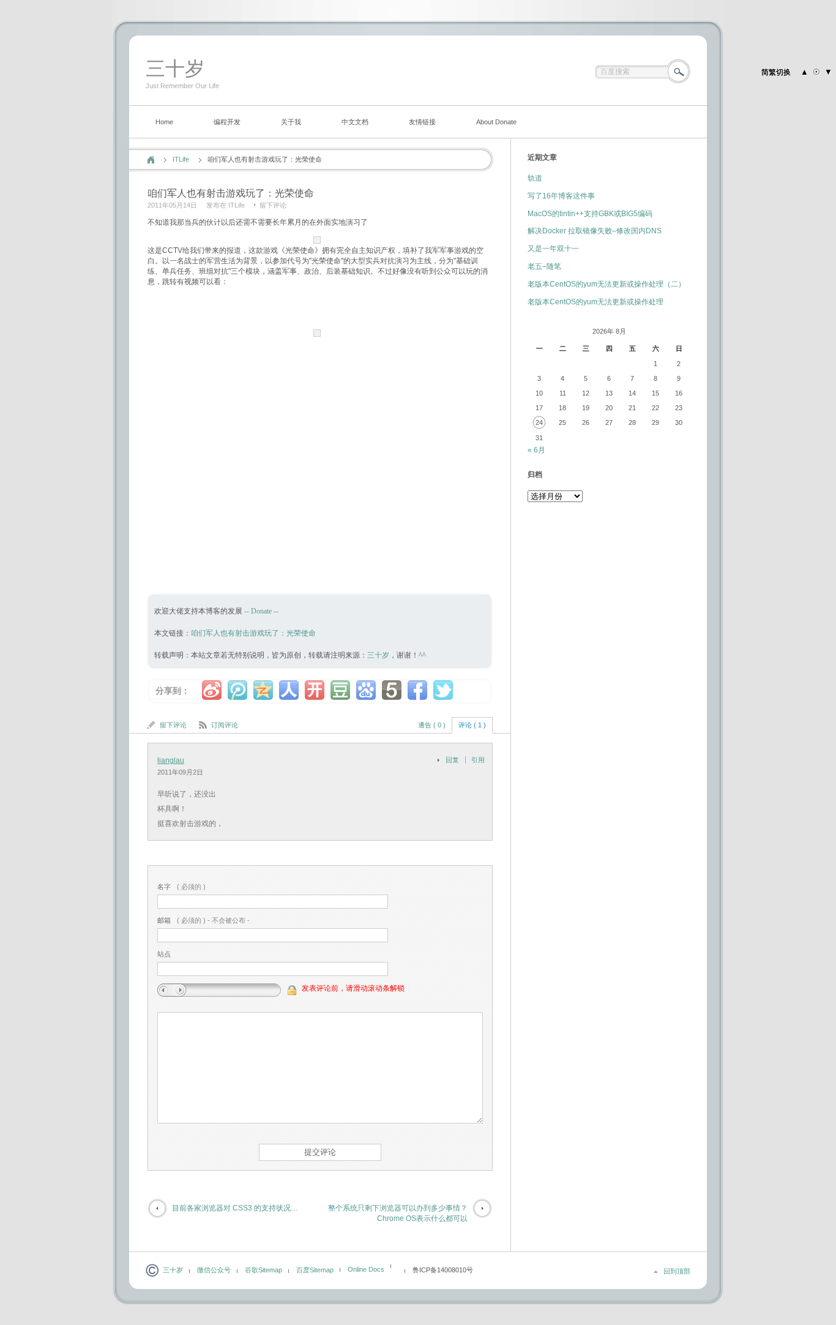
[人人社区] (289, 690)
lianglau (170, 760)
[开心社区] (314, 690)
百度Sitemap (315, 1270)
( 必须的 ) (181, 886)
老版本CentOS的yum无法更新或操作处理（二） (606, 284)
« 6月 (536, 450)
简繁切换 (776, 72)
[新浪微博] (212, 690)
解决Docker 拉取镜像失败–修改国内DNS (595, 231)
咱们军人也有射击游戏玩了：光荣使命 (253, 633)
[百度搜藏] (366, 690)
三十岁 (175, 69)
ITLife (181, 159)
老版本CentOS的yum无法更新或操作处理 (595, 302)
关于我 (291, 122)
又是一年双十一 (553, 248)
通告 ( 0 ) (432, 725)
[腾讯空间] (263, 690)
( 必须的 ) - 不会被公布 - (203, 920)
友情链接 (422, 122)
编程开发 (227, 122)
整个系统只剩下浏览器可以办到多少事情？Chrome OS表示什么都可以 (398, 1213)
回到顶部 (676, 1271)
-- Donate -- (260, 611)
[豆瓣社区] (340, 690)
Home (164, 122)
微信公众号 (214, 1270)
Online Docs (366, 1269)
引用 (478, 760)
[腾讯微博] (237, 690)
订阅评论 (224, 725)
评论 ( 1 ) (472, 725)
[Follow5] (391, 690)
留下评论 (272, 205)
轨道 (535, 178)
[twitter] (443, 690)
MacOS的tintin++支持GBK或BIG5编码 (590, 213)
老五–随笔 (544, 266)
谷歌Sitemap (263, 1270)
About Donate (496, 122)
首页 (150, 159)
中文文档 (354, 122)
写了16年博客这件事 (561, 196)
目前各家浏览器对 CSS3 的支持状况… (235, 1208)
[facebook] (417, 690)
